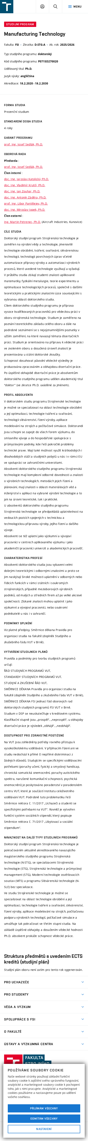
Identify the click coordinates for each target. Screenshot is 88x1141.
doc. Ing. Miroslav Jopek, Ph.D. (24, 210)
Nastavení (44, 1129)
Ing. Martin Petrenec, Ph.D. (22, 222)
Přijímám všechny (44, 1108)
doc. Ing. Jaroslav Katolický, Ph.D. (26, 179)
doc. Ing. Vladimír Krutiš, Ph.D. (24, 185)
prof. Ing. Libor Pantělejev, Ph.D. (26, 203)
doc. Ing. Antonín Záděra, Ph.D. (25, 197)
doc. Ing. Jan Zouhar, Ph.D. (22, 191)
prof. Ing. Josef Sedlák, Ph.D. (23, 144)
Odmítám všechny (44, 1118)
